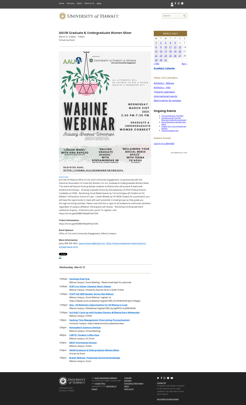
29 (156, 60)
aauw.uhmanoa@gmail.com (92, 243)
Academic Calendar (164, 68)
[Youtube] (172, 5)
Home (61, 3)
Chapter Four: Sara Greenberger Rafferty (173, 127)
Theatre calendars (164, 91)
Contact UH (161, 383)
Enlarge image (63, 177)
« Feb (156, 63)
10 (165, 47)
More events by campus (167, 100)
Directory (70, 3)
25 (170, 55)
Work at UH (89, 3)
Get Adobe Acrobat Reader (168, 399)
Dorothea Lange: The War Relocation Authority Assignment (173, 119)
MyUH (79, 3)
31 (165, 60)
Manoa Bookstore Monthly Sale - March (173, 123)
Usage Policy (100, 383)
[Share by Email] (60, 258)
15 (156, 51)
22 (156, 55)
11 (170, 47)
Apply (99, 3)
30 (161, 60)
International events (165, 96)
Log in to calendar (164, 143)
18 (170, 51)
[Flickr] (168, 378)
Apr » (184, 63)
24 (165, 55)
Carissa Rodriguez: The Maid (172, 116)
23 (161, 55)
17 (165, 51)
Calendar (128, 378)
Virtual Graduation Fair (169, 130)
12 (175, 47)
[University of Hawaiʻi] (89, 16)
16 (161, 51)
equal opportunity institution (105, 378)
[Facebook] (161, 378)
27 (180, 55)
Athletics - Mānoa (164, 83)
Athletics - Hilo (162, 87)
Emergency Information (133, 383)
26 (175, 55)
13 (180, 47)
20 (180, 51)
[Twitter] (158, 378)
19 (175, 51)
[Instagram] (164, 378)
